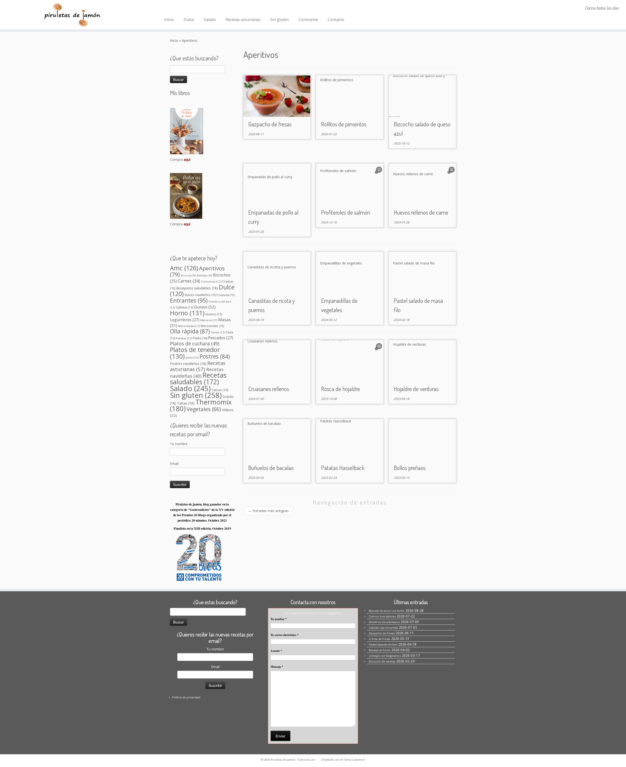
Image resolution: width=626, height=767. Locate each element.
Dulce (189, 19)
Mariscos (208, 320)
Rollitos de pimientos (343, 124)
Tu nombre (179, 443)
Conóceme (308, 19)
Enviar (280, 736)
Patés (200, 338)
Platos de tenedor (195, 352)
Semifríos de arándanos (384, 622)
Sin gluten (279, 19)
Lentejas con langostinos (385, 655)
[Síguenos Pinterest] (182, 8)
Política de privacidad (186, 697)
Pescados (220, 337)
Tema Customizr (354, 759)
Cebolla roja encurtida (383, 627)
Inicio (169, 19)
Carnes (189, 281)
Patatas (184, 338)
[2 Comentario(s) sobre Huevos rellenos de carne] (452, 174)
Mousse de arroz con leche (386, 611)
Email (174, 463)
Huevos (213, 314)
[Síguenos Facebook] (168, 8)
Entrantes (189, 300)
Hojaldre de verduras (416, 389)
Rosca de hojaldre (340, 389)
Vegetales (204, 409)
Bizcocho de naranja (382, 661)
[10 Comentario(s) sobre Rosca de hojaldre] (379, 350)
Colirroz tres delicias (382, 616)
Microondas (212, 326)
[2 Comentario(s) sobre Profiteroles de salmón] (379, 174)
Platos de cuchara (194, 343)
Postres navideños (188, 363)
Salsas (220, 390)
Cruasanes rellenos (268, 389)
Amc (184, 268)
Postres (215, 356)
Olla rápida (190, 331)
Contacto (336, 19)
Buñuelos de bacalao (271, 467)
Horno (187, 313)
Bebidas (204, 275)
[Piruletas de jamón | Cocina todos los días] (72, 14)
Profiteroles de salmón (345, 212)
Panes (218, 332)
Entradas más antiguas (268, 510)
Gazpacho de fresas (269, 124)
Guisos (205, 307)
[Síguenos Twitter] (188, 8)
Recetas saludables (198, 378)
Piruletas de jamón (283, 759)
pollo (192, 357)
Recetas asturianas (243, 19)
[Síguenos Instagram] (175, 8)
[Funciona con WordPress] (317, 758)
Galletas (184, 307)
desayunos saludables (197, 288)
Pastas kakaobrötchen (383, 644)
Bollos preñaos (409, 467)
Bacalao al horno (380, 650)
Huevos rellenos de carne (421, 212)
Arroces (188, 275)
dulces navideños (200, 295)
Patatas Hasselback (342, 467)
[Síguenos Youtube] (195, 8)
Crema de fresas (379, 639)
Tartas (185, 403)
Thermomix (201, 405)
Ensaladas (226, 295)
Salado (210, 19)
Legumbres (184, 319)
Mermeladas (189, 326)
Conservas (211, 281)
